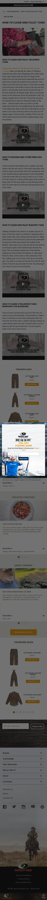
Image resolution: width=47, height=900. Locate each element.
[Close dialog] (45, 424)
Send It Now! (23, 458)
